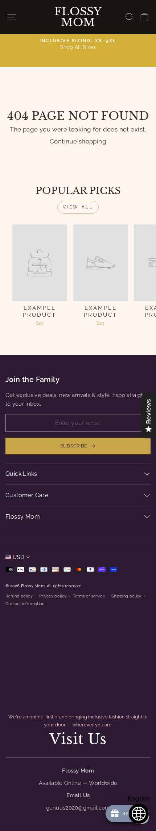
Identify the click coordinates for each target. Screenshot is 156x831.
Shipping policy (126, 596)
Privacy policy (52, 596)
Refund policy (19, 596)
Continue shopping (78, 141)
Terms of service (89, 596)
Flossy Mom (78, 17)
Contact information (25, 603)
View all (78, 207)
